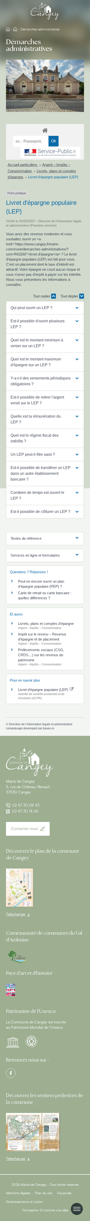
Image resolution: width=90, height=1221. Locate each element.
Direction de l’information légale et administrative (40, 724)
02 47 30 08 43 (25, 805)
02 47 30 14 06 (25, 811)
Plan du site (43, 1193)
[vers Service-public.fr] (50, 152)
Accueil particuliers (23, 165)
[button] (45, 307)
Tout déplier (69, 296)
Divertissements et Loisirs (24, 1202)
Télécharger (16, 914)
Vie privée (64, 1193)
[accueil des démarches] (45, 130)
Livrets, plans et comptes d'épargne (46, 623)
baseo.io (48, 728)
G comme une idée (54, 1210)
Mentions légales (18, 1193)
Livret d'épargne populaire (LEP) (53, 177)
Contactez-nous (24, 829)
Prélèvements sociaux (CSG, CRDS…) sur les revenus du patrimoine (41, 655)
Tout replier (42, 296)
